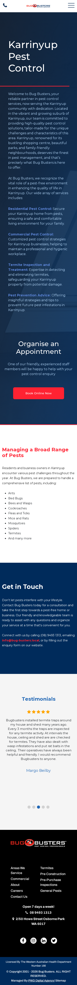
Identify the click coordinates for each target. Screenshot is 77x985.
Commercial (20, 879)
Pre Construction (53, 874)
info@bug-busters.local (20, 640)
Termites (46, 868)
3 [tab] (38, 807)
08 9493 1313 (40, 912)
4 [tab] (43, 807)
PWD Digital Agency (41, 980)
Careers (17, 890)
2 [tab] (33, 807)
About (15, 884)
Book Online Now (38, 393)
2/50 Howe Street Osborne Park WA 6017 (40, 921)
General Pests (50, 890)
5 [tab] (47, 807)
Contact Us (19, 896)
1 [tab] (29, 807)
